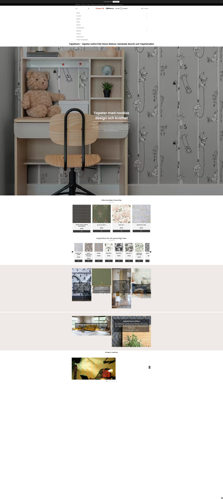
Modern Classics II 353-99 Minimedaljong (82, 225)
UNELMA (98, 253)
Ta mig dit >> (116, 1)
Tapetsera (78, 33)
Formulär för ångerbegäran (82, 39)
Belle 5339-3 (119, 253)
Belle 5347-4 (129, 253)
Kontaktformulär (80, 36)
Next (150, 251)
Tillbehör (78, 22)
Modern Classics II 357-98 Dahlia (88, 255)
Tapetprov (78, 24)
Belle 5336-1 (109, 253)
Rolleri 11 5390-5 (149, 253)
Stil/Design (78, 30)
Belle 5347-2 (121, 225)
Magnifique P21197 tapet (139, 254)
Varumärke (78, 16)
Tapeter (78, 12)
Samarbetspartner (80, 27)
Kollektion (78, 19)
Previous (72, 251)
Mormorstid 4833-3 (101, 225)
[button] (144, 8)
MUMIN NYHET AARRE (141, 225)
